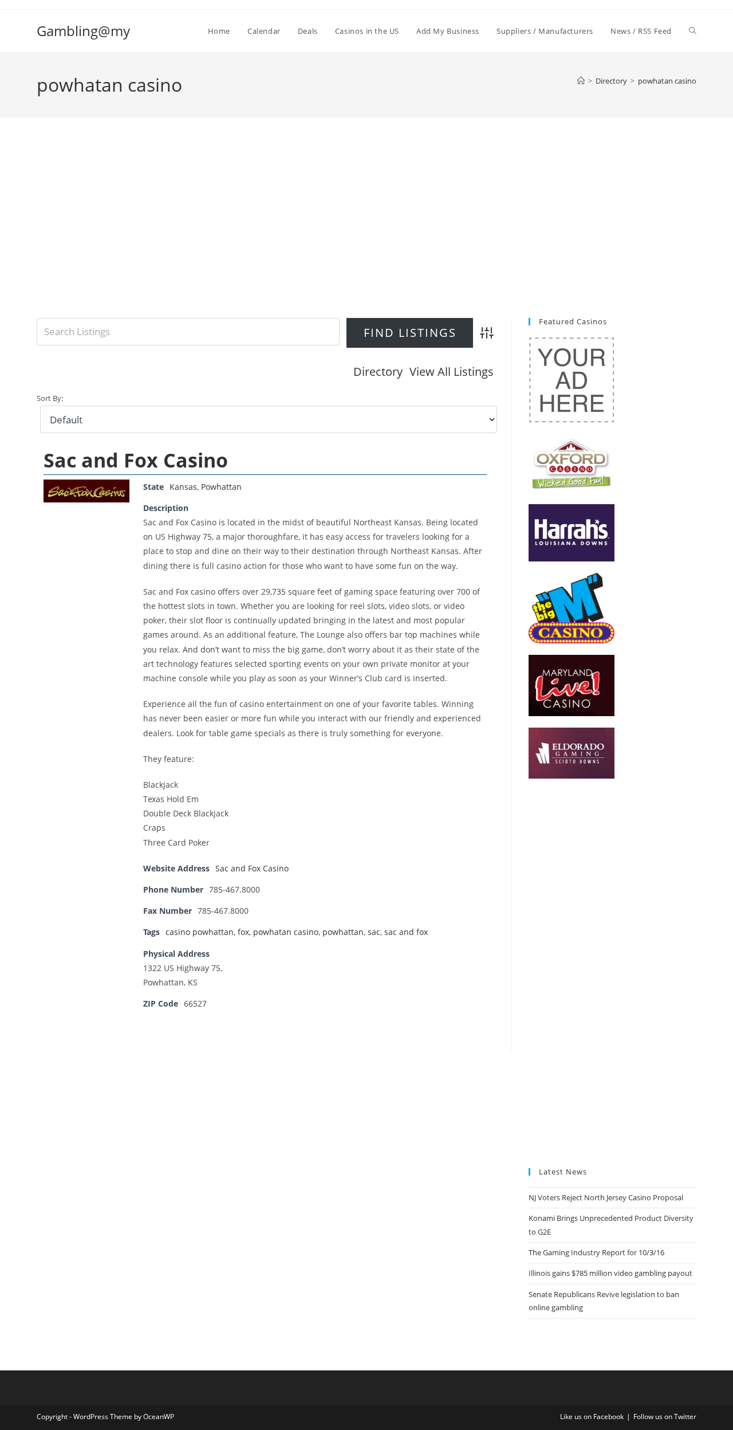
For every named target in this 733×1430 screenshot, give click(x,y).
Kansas (183, 486)
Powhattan (221, 486)
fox (243, 931)
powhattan (343, 931)
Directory (378, 371)
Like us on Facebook (592, 1416)
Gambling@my (83, 30)
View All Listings (451, 371)
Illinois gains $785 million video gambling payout (610, 1273)
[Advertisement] (366, 232)
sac (374, 931)
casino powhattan (199, 931)
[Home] (581, 81)
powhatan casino (667, 81)
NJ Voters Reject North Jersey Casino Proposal (606, 1197)
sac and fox (406, 931)
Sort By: (50, 398)
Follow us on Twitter (664, 1416)
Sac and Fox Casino (136, 460)
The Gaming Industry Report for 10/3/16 (596, 1252)
